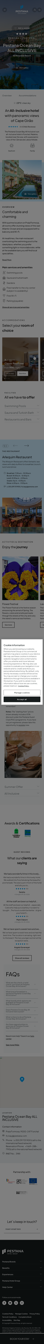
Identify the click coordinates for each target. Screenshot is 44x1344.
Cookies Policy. (23, 686)
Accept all (22, 699)
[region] (22, 672)
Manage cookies (22, 692)
